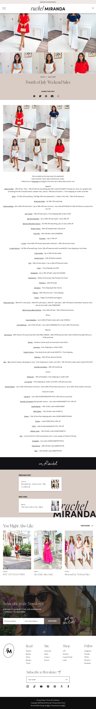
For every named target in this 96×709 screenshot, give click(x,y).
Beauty (28, 654)
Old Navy (42, 283)
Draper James (36, 229)
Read (29, 646)
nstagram (35, 181)
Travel (28, 663)
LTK (43, 181)
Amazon (65, 654)
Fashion (28, 651)
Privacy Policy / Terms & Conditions (48, 700)
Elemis (30, 342)
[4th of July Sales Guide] (48, 569)
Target (36, 298)
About (46, 654)
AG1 (21, 436)
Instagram (87, 651)
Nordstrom (32, 278)
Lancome (36, 347)
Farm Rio (36, 233)
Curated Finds (67, 657)
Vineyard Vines (8, 303)
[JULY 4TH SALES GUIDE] (17, 569)
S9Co (48, 706)
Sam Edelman (22, 325)
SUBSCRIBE (52, 621)
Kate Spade (39, 253)
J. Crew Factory (14, 248)
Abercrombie (8, 189)
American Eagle (39, 201)
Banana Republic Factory (32, 224)
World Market (10, 387)
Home (28, 657)
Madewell (34, 273)
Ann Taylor (29, 214)
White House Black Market (31, 310)
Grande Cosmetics (40, 367)
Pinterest (87, 660)
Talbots (35, 293)
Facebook (87, 663)
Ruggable (35, 441)
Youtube (87, 654)
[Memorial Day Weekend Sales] (79, 569)
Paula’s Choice (29, 352)
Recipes (28, 660)
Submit (66, 679)
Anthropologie (8, 206)
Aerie (13, 196)
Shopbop (37, 288)
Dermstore (8, 335)
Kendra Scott (39, 258)
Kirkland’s (30, 377)
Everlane (42, 238)
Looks (65, 660)
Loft (29, 263)
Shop (66, 646)
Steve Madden (31, 320)
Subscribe (47, 651)
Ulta (5, 362)
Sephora (37, 357)
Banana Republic (33, 219)
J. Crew (23, 243)
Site (46, 646)
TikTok (86, 657)
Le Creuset (28, 382)
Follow (88, 646)
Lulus (39, 268)
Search (46, 660)
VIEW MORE (85, 526)
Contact (47, 657)
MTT (63, 706)
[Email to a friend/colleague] (52, 96)
